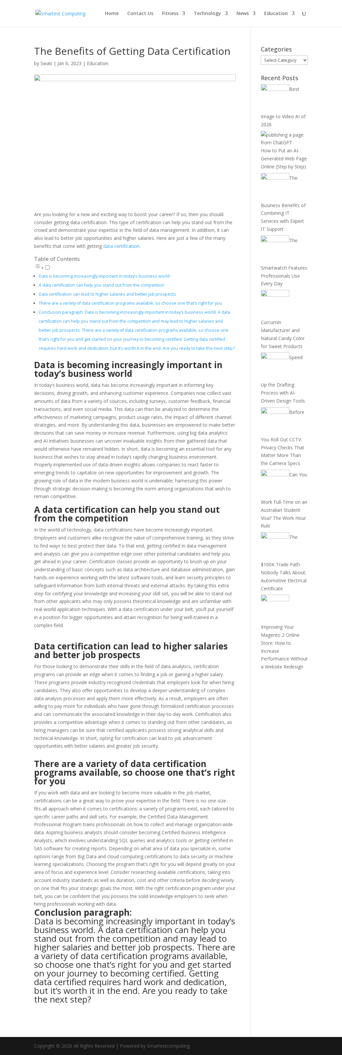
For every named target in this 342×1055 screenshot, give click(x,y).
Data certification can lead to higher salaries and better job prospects (107, 294)
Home (112, 13)
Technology (207, 13)
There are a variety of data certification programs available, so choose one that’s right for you (130, 303)
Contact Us (140, 13)
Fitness (170, 13)
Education (276, 13)
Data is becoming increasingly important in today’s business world (104, 276)
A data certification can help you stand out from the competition (101, 285)
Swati (46, 63)
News (242, 13)
